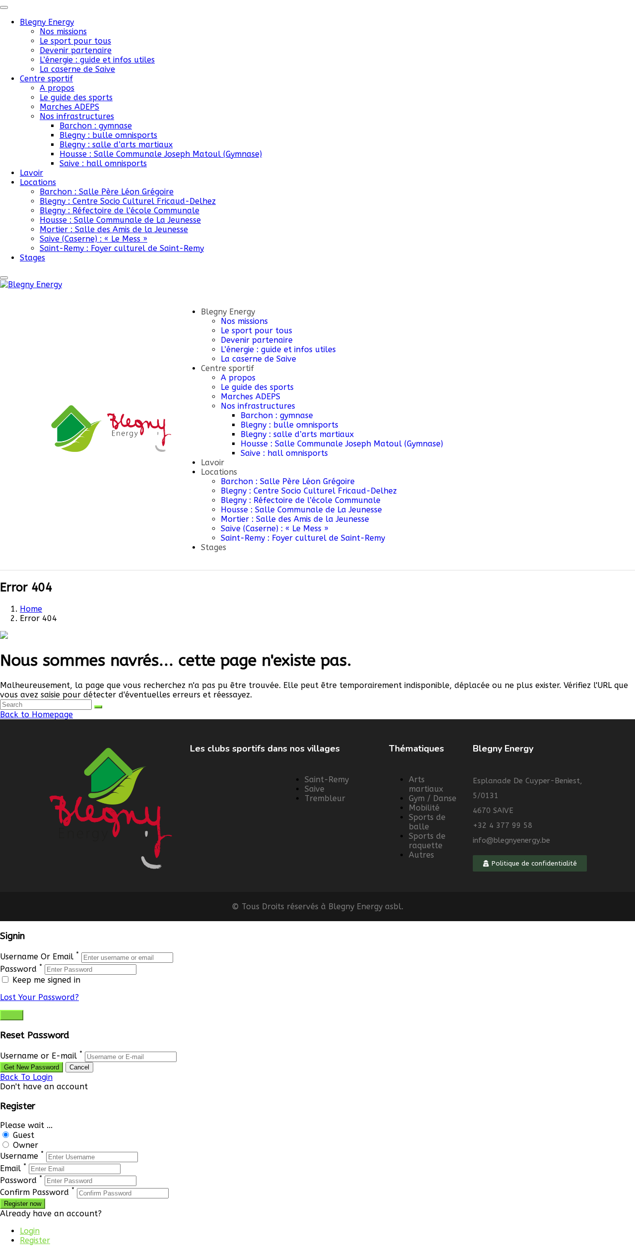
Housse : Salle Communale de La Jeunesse (120, 220)
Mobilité (424, 808)
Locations (38, 182)
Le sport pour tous (75, 41)
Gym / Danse (432, 798)
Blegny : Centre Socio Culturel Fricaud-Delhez (128, 201)
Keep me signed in (45, 980)
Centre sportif (46, 78)
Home (31, 609)
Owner (25, 1145)
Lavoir (31, 173)
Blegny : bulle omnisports (108, 135)
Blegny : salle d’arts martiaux (116, 144)
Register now (22, 1203)
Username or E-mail (38, 1056)
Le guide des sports (76, 97)
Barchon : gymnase (96, 125)
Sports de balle (427, 822)
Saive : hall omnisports (103, 163)
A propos (57, 88)
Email (10, 1168)
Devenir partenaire (76, 50)
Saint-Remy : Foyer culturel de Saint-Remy (122, 248)
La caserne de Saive (77, 69)
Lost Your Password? (39, 997)
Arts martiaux (426, 784)
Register (35, 1240)
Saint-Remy (327, 779)
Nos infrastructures (77, 116)
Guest (23, 1135)
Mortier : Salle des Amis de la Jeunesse (114, 229)
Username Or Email (36, 957)
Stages (32, 257)
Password (18, 969)
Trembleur (325, 798)
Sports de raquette (427, 840)
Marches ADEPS (69, 107)
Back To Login (26, 1077)
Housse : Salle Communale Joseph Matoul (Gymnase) (161, 154)
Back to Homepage (36, 714)
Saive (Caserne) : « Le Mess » (93, 239)
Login (30, 1231)
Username (19, 1156)
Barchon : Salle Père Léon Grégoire (107, 191)
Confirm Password (34, 1192)
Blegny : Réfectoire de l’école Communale (119, 210)
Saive (314, 789)
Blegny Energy (47, 22)
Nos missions (63, 31)
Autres (421, 855)
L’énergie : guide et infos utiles (97, 59)
